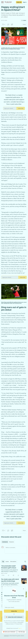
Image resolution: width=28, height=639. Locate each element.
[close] (23, 589)
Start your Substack (10, 631)
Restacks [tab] (11, 542)
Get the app (22, 631)
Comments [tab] (5, 542)
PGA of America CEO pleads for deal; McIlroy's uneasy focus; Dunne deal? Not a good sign (9, 570)
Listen (24, 20)
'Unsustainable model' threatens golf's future (8, 567)
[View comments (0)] (8, 24)
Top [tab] (3, 561)
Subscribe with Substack (15, 617)
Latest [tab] (7, 561)
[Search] (25, 561)
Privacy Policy (19, 623)
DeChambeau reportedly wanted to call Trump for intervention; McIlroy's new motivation (10, 583)
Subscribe (19, 2)
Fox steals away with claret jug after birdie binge (10, 580)
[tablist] (8, 541)
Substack (6, 635)
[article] (14, 570)
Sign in (24, 2)
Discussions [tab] (13, 561)
